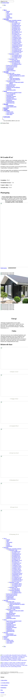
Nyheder (5, 637)
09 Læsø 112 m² (15, 561)
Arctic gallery (9, 642)
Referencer (5, 636)
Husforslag (5, 547)
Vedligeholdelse (9, 597)
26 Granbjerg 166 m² (17, 584)
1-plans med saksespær (14, 606)
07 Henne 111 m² (16, 559)
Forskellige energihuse (11, 627)
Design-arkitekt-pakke (11, 635)
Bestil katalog (6, 116)
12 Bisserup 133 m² (16, 565)
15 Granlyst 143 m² (16, 569)
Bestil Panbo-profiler (11, 618)
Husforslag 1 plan (13, 550)
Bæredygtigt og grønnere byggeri (13, 621)
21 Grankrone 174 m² (17, 577)
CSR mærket (9, 542)
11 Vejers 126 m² (16, 564)
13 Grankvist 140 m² (16, 566)
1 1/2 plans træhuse (5, 682)
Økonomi (5, 632)
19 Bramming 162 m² (17, 574)
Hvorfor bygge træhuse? (11, 593)
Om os (4, 538)
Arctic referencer (10, 641)
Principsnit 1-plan (10, 601)
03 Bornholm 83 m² (16, 554)
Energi (4, 619)
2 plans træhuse (4, 685)
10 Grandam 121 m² (16, 563)
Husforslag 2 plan (13, 587)
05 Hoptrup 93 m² (16, 556)
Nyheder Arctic (9, 640)
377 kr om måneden (10, 622)
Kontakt (8, 544)
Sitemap (2, 677)
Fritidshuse (8, 617)
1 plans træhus (4, 680)
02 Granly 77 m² (16, 552)
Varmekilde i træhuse (11, 624)
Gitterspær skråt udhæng (14, 602)
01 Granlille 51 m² (16, 551)
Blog (2, 690)
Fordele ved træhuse (11, 599)
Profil (7, 541)
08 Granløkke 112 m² (17, 560)
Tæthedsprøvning (10, 630)
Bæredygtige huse (10, 631)
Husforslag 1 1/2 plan (14, 582)
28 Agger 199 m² (16, 588)
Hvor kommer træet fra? (11, 595)
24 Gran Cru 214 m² (16, 581)
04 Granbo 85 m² (16, 555)
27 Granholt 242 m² (16, 586)
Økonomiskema (9, 633)
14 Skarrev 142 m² (16, 568)
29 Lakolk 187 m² (16, 591)
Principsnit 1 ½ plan (10, 609)
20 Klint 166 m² (15, 575)
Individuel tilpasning (11, 613)
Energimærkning (10, 626)
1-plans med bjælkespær (14, 608)
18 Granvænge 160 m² (17, 573)
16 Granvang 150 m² (17, 570)
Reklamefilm (9, 546)
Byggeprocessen (10, 596)
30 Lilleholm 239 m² (16, 592)
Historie (8, 539)
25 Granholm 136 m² (17, 583)
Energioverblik (9, 623)
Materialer (5, 600)
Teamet (8, 543)
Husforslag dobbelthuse (14, 590)
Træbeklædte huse (10, 614)
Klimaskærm (9, 628)
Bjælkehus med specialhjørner (13, 615)
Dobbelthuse (3, 687)
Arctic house (6, 639)
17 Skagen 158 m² (16, 572)
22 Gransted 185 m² (16, 578)
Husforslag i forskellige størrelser (13, 548)
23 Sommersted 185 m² (17, 579)
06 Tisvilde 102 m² (16, 557)
